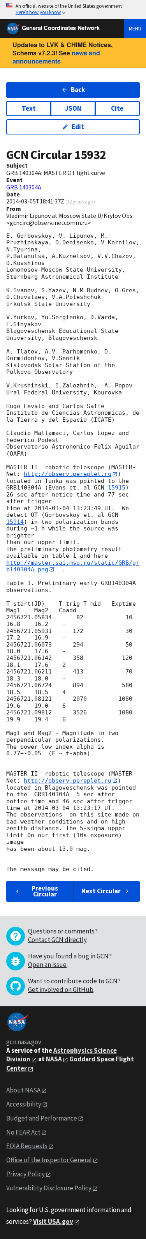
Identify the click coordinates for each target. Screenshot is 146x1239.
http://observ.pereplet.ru (67, 473)
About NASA (23, 1090)
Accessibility (23, 1104)
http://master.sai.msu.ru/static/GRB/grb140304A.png (72, 566)
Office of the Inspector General (49, 1160)
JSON (73, 108)
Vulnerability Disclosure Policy (48, 1188)
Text (29, 108)
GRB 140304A (23, 187)
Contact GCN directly (57, 939)
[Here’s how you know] (73, 9)
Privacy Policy (25, 1174)
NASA (54, 1059)
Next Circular (101, 891)
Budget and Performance (41, 1118)
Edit (78, 126)
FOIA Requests (26, 1146)
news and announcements (56, 56)
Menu (135, 28)
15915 (116, 487)
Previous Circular (45, 891)
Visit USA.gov (53, 1221)
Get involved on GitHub (60, 989)
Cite (117, 108)
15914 (15, 521)
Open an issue (47, 964)
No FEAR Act (23, 1132)
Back (78, 89)
